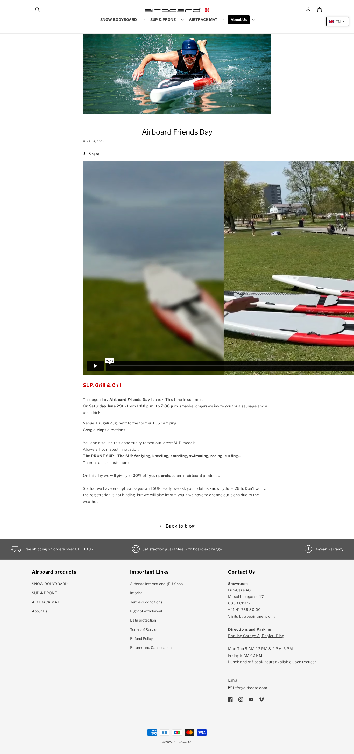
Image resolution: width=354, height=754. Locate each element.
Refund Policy (141, 638)
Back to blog (180, 526)
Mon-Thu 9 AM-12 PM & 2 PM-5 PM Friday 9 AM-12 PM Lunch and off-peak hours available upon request (272, 648)
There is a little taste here (106, 462)
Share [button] (94, 154)
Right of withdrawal (146, 611)
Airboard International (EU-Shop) (157, 584)
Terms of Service (144, 629)
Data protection (143, 620)
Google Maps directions (104, 430)
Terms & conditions (146, 602)
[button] (37, 9)
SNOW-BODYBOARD (50, 584)
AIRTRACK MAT (45, 602)
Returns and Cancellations (151, 647)
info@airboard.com (250, 688)
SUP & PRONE (44, 593)
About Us (39, 611)
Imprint (136, 593)
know (214, 488)
